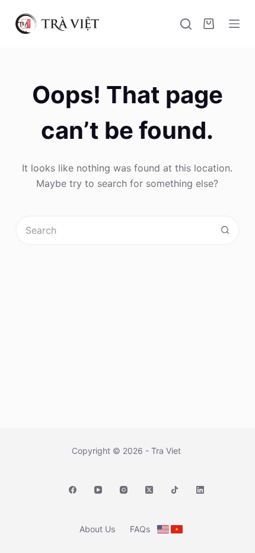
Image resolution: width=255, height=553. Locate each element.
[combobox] (114, 230)
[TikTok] (175, 490)
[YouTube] (98, 490)
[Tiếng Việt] (177, 529)
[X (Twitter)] (149, 490)
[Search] (186, 24)
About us (97, 529)
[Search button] (224, 230)
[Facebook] (72, 490)
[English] (163, 529)
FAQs (140, 529)
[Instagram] (124, 490)
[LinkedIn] (200, 490)
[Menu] (234, 23)
